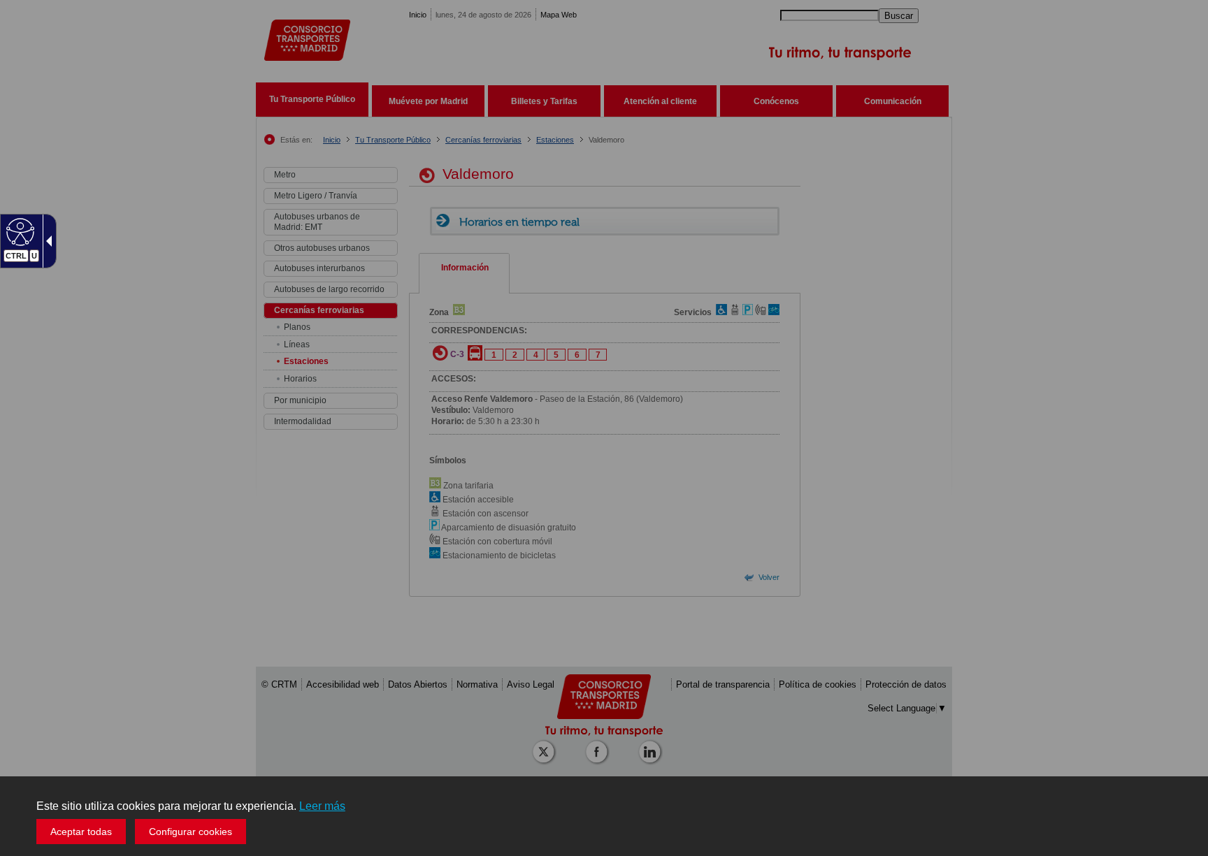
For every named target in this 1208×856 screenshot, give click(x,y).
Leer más (322, 806)
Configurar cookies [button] (190, 831)
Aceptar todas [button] (81, 831)
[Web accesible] (18, 231)
